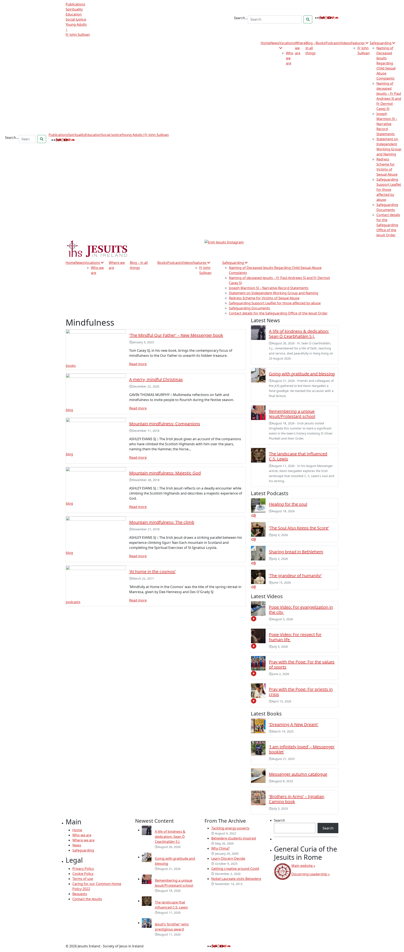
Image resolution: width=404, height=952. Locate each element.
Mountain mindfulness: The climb (161, 522)
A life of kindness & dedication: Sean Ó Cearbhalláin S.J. (299, 333)
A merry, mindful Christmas (156, 379)
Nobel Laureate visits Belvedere (236, 878)
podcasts (73, 602)
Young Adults (76, 24)
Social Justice (76, 19)
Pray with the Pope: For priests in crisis (301, 691)
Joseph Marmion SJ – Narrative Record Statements (386, 123)
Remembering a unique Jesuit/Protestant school (292, 413)
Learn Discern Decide (228, 858)
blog (69, 410)
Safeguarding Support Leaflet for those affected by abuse (388, 189)
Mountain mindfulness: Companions (164, 424)
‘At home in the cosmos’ (152, 571)
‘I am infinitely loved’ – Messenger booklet (302, 749)
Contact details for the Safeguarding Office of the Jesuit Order (388, 225)
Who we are (289, 58)
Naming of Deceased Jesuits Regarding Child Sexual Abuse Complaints (386, 63)
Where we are (83, 840)
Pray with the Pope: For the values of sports (302, 664)
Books (321, 43)
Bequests (79, 894)
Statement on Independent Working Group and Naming (273, 293)
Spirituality (74, 9)
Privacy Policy (83, 868)
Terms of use (82, 878)
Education (74, 14)
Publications (75, 4)
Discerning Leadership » (310, 874)
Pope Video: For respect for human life (295, 637)
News (274, 43)
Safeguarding (381, 43)
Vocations (92, 262)
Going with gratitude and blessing (302, 374)
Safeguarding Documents (249, 308)
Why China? (220, 848)
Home (265, 43)
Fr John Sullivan (78, 34)
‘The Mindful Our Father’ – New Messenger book (176, 335)
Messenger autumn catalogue (298, 774)
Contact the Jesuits (87, 899)
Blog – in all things (311, 48)
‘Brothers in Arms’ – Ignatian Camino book (296, 799)
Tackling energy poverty (230, 828)
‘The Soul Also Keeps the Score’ (299, 528)
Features (358, 43)
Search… (241, 18)
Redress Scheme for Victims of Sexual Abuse (264, 298)
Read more (138, 364)
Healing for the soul (288, 504)
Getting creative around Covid (235, 868)
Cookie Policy (82, 873)
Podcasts (333, 43)
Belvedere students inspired (233, 838)
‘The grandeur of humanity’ (295, 575)
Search (279, 820)
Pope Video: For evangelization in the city (301, 609)
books (71, 365)
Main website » (303, 865)
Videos (345, 43)
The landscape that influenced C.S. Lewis (298, 456)
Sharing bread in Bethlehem (296, 552)
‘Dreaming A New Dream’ (293, 724)
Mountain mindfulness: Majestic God (165, 473)
